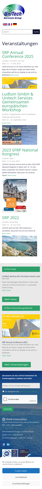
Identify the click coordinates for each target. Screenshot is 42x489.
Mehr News (10, 299)
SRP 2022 (10, 217)
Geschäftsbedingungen (9, 438)
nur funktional (21, 477)
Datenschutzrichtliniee (28, 391)
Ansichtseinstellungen (21, 483)
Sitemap (29, 438)
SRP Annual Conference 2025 (17, 54)
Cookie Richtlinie (17, 435)
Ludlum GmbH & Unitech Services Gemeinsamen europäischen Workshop (17, 101)
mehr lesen (6, 290)
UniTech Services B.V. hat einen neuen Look (21, 276)
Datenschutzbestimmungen (11, 432)
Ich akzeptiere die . (21, 391)
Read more (14, 75)
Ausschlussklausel (27, 432)
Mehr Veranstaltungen (16, 364)
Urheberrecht (6, 435)
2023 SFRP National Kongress (20, 152)
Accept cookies (21, 471)
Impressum (22, 438)
